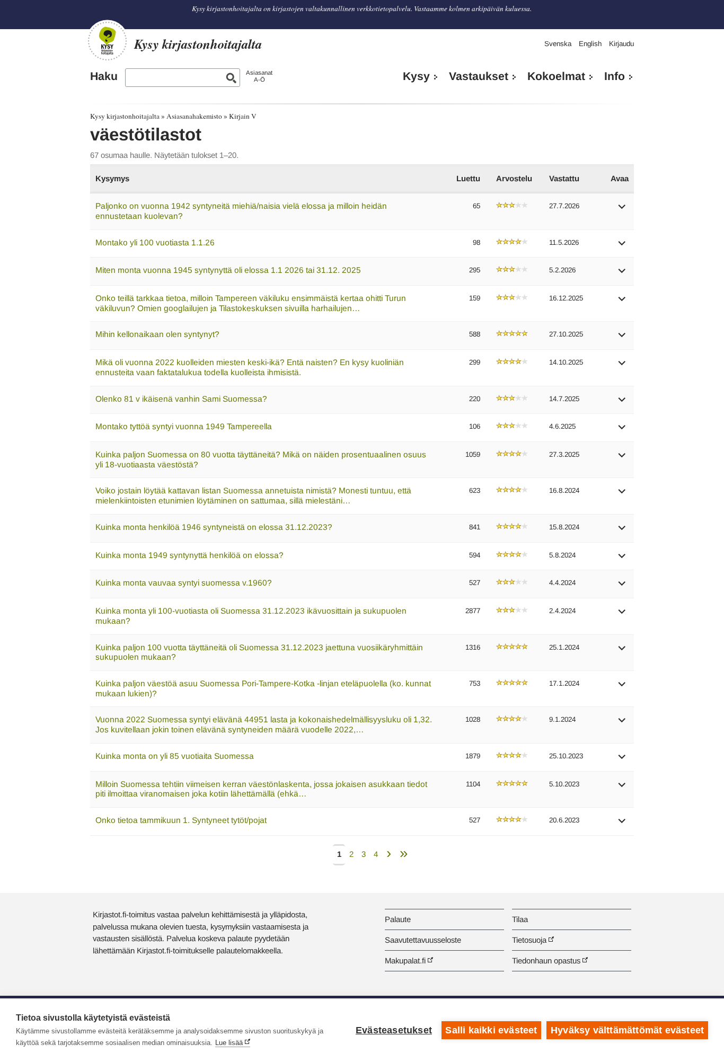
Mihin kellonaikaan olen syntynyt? (157, 334)
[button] (622, 210)
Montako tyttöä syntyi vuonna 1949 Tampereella (183, 426)
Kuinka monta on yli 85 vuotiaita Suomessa (174, 755)
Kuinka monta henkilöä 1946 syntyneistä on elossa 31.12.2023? (213, 527)
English (590, 44)
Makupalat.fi (405, 960)
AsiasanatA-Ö (259, 76)
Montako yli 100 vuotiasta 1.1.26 (155, 242)
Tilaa (520, 919)
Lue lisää (229, 1043)
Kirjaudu (621, 44)
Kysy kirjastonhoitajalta (125, 116)
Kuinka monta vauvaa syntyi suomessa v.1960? (183, 582)
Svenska (557, 44)
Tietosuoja (529, 939)
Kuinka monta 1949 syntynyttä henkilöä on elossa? (189, 555)
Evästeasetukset (394, 1030)
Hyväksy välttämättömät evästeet (627, 1030)
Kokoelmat (556, 76)
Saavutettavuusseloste (423, 939)
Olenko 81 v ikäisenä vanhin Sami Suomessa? (181, 398)
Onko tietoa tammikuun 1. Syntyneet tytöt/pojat (181, 820)
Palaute (398, 919)
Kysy (416, 76)
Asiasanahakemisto (194, 116)
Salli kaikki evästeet (491, 1030)
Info (614, 76)
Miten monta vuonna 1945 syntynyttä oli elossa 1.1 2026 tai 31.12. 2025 (228, 270)
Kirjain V (243, 116)
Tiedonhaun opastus (546, 960)
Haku (104, 76)
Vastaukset (478, 76)
